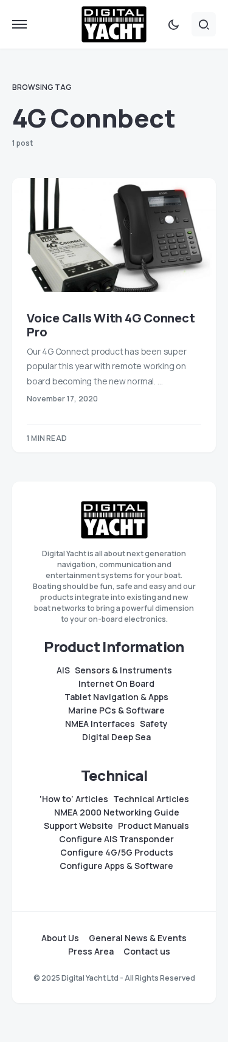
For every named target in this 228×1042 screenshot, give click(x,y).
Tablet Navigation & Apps (116, 697)
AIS (63, 670)
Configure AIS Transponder (116, 839)
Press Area (91, 951)
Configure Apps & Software (116, 866)
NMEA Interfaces (100, 724)
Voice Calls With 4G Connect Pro (111, 325)
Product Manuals (153, 826)
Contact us (146, 951)
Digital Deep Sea (116, 737)
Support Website (78, 826)
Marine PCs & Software (116, 710)
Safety (154, 724)
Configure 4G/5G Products (116, 852)
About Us (60, 938)
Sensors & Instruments (123, 670)
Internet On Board (116, 683)
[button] (19, 24)
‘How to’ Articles (74, 799)
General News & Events (138, 938)
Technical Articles (151, 799)
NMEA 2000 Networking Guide (116, 812)
